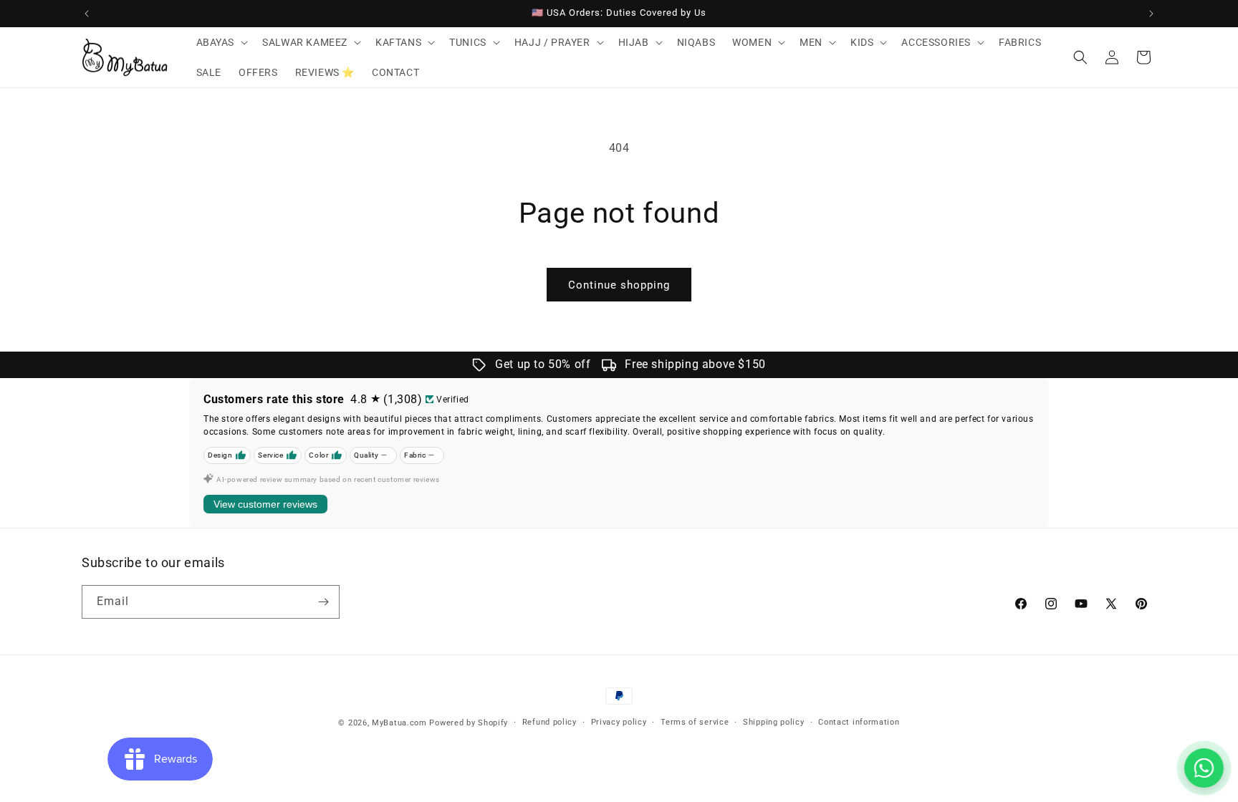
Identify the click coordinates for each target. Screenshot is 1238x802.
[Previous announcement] (86, 13)
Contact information (858, 722)
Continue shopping (619, 285)
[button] (221, 42)
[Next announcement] (1151, 13)
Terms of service (695, 722)
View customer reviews (265, 504)
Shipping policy (774, 722)
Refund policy (549, 722)
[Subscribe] (323, 602)
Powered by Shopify (468, 723)
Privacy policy (619, 722)
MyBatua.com (399, 723)
